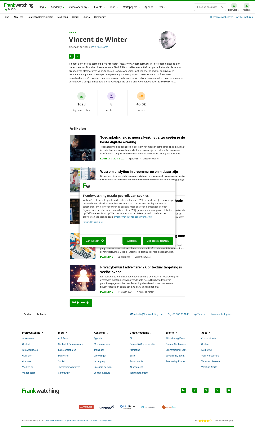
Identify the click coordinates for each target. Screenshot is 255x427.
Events (98, 7)
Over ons (27, 355)
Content (205, 344)
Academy (56, 7)
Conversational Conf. (176, 350)
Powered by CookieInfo (93, 222)
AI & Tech (18, 17)
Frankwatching (31, 332)
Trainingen (99, 350)
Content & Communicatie (40, 17)
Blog (41, 7)
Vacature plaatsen (210, 361)
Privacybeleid (106, 420)
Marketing (62, 17)
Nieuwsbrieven (30, 350)
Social (75, 17)
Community (100, 17)
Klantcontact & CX (67, 350)
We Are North (100, 47)
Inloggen (247, 10)
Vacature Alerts (209, 367)
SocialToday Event (175, 355)
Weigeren (132, 240)
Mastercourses (102, 344)
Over (160, 7)
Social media (136, 361)
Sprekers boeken (103, 367)
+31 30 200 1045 (180, 314)
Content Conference (176, 344)
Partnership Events (175, 361)
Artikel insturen (244, 16)
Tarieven (201, 314)
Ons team (27, 361)
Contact (26, 344)
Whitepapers (129, 7)
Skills (132, 355)
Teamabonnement (139, 372)
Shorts (86, 17)
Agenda (148, 7)
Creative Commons (54, 420)
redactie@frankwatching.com (148, 314)
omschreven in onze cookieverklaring (133, 216)
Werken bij (27, 367)
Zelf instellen (92, 240)
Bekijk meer (80, 303)
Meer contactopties (221, 314)
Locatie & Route (102, 372)
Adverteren (28, 338)
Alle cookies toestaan (158, 240)
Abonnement (136, 367)
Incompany (99, 361)
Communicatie (208, 338)
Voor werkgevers (210, 355)
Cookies (93, 420)
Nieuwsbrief (234, 10)
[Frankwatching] (18, 5)
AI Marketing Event (175, 338)
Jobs (112, 7)
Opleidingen (100, 355)
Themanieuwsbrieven (221, 16)
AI (131, 338)
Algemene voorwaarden (76, 420)
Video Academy (78, 7)
